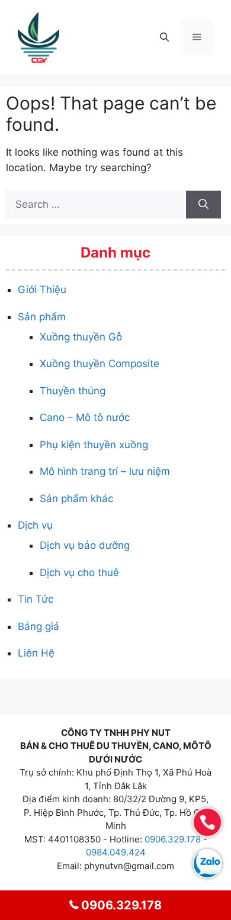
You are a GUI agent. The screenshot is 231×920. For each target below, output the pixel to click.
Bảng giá (38, 626)
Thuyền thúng (72, 391)
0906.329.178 (173, 839)
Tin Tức (35, 599)
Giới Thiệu (42, 289)
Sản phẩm (42, 317)
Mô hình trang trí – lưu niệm (105, 471)
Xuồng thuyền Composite (99, 363)
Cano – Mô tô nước (85, 417)
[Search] (203, 205)
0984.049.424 (116, 852)
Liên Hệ (36, 653)
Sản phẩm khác (76, 498)
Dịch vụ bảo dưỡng (85, 545)
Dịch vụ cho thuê (79, 572)
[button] (164, 37)
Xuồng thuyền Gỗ (81, 337)
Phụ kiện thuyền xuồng (94, 445)
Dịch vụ (35, 525)
